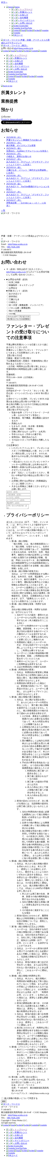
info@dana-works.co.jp (23, 48)
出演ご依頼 (15, 282)
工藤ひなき (14, 299)
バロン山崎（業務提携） (20, 308)
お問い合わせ (26, 23)
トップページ (26, 9)
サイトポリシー (27, 20)
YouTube (28, 28)
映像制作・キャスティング (21, 285)
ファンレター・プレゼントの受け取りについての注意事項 (18, 318)
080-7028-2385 (13, 247)
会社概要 (24, 18)
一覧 (3, 210)
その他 (12, 314)
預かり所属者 (15, 311)
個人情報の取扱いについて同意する (21, 1098)
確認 (3, 1101)
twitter (25, 26)
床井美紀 (13, 296)
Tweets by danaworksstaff (12, 119)
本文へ (4, 2)
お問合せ (13, 288)
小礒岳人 (13, 302)
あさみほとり (15, 294)
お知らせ (24, 15)
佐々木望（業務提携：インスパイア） (26, 305)
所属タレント (26, 12)
